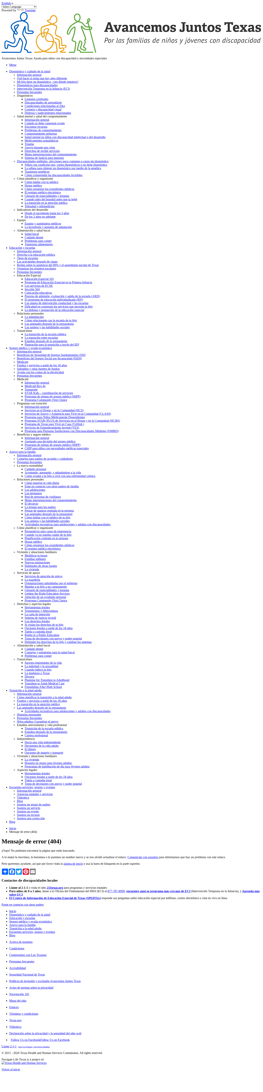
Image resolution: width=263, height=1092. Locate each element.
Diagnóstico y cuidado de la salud (29, 914)
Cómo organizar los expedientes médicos (49, 189)
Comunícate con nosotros (142, 857)
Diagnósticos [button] (25, 95)
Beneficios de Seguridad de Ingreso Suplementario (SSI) (51, 355)
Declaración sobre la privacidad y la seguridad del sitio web (45, 1033)
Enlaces (14, 1007)
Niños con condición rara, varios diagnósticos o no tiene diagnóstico (66, 164)
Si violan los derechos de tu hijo (44, 624)
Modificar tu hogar (36, 555)
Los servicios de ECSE (39, 285)
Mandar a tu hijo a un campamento (46, 586)
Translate (30, 10)
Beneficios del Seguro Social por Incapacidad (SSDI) (49, 358)
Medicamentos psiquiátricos (41, 140)
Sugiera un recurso (28, 815)
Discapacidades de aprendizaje (43, 102)
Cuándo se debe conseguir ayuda (45, 123)
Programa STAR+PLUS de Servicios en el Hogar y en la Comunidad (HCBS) (72, 420)
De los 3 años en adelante (40, 216)
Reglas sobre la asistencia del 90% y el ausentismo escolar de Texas (58, 265)
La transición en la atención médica (46, 202)
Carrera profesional (36, 735)
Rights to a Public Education (42, 635)
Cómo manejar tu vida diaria (42, 483)
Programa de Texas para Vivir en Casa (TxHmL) (54, 424)
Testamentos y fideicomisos (41, 610)
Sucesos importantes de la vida (43, 662)
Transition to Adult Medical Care (44, 683)
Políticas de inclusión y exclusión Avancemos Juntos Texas (45, 981)
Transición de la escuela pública (44, 728)
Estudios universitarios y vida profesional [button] (42, 725)
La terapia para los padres (40, 507)
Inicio (12, 828)
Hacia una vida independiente (43, 742)
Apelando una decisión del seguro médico (50, 441)
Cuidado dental (34, 237)
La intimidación (34, 317)
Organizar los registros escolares (36, 268)
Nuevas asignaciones (37, 562)
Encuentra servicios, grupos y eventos (32, 932)
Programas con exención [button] (32, 403)
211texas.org (55, 887)
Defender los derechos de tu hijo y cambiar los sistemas (58, 642)
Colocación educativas (38, 292)
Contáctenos (16, 948)
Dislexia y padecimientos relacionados (48, 113)
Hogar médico (33, 185)
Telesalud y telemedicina (39, 206)
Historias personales (29, 714)
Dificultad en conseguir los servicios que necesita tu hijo (59, 306)
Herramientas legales (37, 607)
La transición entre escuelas (41, 337)
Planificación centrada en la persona (46, 538)
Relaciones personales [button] (30, 313)
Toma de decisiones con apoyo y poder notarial (53, 638)
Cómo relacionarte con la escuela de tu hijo (51, 320)
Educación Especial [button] (29, 275)
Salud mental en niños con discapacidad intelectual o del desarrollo (65, 137)
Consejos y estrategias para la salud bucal (50, 652)
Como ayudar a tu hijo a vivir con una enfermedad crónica (60, 476)
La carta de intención (37, 614)
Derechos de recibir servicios (42, 151)
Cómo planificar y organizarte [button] (35, 178)
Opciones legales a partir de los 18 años (49, 628)
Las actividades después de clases (37, 261)
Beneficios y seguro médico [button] (34, 434)
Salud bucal (32, 234)
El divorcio (31, 503)
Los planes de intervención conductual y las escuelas (56, 303)
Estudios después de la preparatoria (46, 341)
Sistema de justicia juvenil (40, 617)
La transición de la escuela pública (45, 334)
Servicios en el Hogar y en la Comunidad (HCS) (54, 410)
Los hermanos (33, 493)
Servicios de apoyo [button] (28, 572)
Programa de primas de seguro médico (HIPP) (52, 396)
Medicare (22, 361)
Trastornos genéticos (37, 171)
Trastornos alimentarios (39, 244)
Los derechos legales (37, 621)
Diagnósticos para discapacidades (37, 85)
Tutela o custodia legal (38, 631)
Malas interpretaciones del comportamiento (51, 154)
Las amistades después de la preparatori (48, 514)
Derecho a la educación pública (36, 254)
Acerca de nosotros (21, 941)
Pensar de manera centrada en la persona (49, 510)
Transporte (31, 389)
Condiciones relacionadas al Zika (45, 106)
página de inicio (73, 863)
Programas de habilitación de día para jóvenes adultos (57, 766)
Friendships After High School (43, 687)
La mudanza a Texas (37, 673)
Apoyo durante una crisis (40, 147)
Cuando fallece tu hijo (38, 669)
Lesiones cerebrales (36, 99)
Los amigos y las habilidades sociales (47, 327)
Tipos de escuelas (27, 258)
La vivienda (32, 569)
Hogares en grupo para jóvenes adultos (48, 763)
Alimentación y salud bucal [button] (33, 230)
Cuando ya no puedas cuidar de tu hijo (48, 534)
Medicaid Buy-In (35, 386)
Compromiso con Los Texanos (28, 955)
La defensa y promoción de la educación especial (54, 310)
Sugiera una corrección (31, 818)
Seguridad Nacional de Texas (27, 974)
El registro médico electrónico (43, 192)
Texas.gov (15, 1020)
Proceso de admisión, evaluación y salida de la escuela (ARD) (62, 296)
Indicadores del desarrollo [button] (32, 209)
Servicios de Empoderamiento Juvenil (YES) (52, 427)
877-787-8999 (116, 891)
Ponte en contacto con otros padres (23, 904)
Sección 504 (32, 289)
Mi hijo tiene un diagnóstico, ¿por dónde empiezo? (47, 81)
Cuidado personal (35, 469)
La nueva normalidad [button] (30, 465)
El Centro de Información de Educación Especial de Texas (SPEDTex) (55, 898)
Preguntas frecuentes (29, 92)
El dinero (30, 749)
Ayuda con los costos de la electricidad (40, 372)
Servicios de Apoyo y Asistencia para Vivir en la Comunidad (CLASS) (68, 413)
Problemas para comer (38, 240)
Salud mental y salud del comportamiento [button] (42, 116)
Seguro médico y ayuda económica (30, 921)
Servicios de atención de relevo (43, 576)
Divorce (29, 676)
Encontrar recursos (36, 126)
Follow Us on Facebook (40, 1039)
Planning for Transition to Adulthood (47, 680)
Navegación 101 (19, 994)
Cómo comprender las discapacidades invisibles (53, 175)
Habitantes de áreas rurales (41, 566)
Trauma (29, 144)
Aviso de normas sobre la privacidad (31, 987)
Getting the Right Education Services (47, 593)
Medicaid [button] (22, 379)
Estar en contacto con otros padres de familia (52, 486)
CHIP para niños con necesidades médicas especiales (57, 448)
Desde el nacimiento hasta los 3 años (47, 213)
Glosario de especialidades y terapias (47, 195)
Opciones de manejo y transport (44, 752)
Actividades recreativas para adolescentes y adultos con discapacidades (68, 524)
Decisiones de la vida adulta (42, 745)
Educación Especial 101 (39, 278)
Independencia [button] (26, 738)
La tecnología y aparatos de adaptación (48, 227)
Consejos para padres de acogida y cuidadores (45, 458)
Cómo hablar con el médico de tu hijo (47, 517)
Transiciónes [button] (24, 330)
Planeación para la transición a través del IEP (52, 344)
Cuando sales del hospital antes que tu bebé (51, 199)
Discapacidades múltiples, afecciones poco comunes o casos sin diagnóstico (63, 161)
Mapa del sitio (17, 1000)
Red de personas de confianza (43, 496)
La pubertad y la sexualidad (41, 666)
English (6, 3)
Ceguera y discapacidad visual (43, 109)
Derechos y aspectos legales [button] (34, 604)
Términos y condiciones (23, 1013)
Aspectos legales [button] (27, 770)
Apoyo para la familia (22, 925)
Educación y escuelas (22, 918)
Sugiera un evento (28, 811)
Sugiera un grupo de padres (33, 804)
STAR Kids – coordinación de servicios (49, 393)
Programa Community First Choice (46, 400)
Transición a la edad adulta (25, 928)
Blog (20, 801)
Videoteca (23, 797)
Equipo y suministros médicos (43, 223)
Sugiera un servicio (28, 808)
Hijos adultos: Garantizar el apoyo (37, 721)
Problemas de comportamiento (43, 130)
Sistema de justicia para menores (44, 157)
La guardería (32, 579)
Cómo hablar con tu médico (41, 182)
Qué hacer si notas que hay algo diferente (42, 78)
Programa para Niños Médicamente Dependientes (55, 417)
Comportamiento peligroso (41, 133)
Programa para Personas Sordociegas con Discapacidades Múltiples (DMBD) (72, 431)
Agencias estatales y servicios (35, 794)
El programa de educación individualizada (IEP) (54, 299)
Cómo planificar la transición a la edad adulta (44, 697)
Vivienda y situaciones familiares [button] (37, 552)
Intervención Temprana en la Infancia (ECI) (43, 88)
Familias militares (35, 559)
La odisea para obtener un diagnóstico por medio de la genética (63, 168)
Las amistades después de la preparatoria (49, 323)
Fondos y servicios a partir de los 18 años (42, 365)
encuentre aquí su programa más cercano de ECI (158, 891)
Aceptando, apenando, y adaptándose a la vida (53, 472)
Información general (29, 74)
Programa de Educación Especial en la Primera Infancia (58, 282)
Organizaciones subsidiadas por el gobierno (51, 583)
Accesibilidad (17, 968)
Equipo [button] (21, 220)
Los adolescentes (35, 489)
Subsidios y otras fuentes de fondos (38, 368)
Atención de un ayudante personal (45, 597)
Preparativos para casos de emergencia (48, 531)
